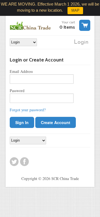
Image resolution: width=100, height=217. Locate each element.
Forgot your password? (28, 109)
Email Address (21, 71)
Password (17, 90)
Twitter (14, 161)
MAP (75, 10)
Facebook (24, 161)
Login (81, 42)
